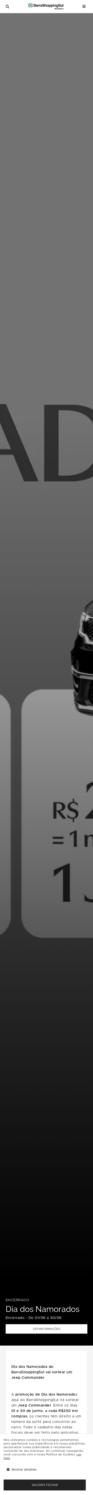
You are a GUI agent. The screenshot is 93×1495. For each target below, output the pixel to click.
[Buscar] (7, 7)
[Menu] (84, 6)
